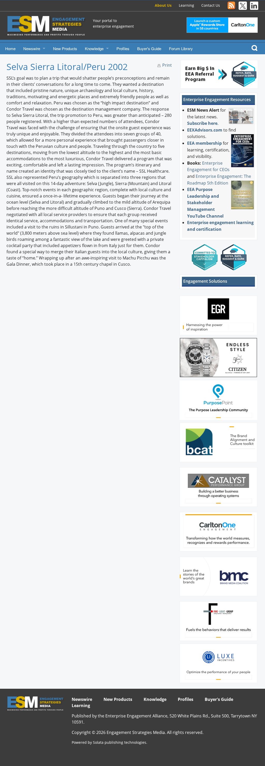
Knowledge (94, 48)
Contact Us (210, 5)
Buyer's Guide (149, 48)
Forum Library (181, 48)
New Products (65, 48)
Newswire (31, 48)
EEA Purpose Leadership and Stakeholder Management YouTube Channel (205, 203)
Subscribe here (202, 123)
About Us (163, 5)
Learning (186, 5)
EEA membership (204, 143)
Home (10, 48)
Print (167, 65)
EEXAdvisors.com (204, 130)
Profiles (122, 48)
